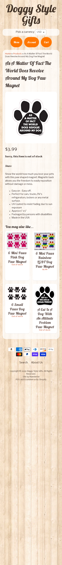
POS (18, 380)
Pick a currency (25, 32)
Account (31, 42)
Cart (46, 42)
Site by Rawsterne (31, 377)
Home (8, 54)
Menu (16, 42)
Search (23, 362)
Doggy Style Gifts (31, 14)
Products (17, 54)
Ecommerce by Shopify (35, 380)
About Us (37, 362)
